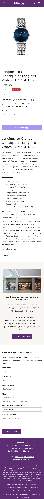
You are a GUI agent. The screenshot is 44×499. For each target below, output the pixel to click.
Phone (4, 394)
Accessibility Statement (30, 487)
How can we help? (10, 415)
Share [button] (6, 255)
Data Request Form (31, 484)
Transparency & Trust (14, 487)
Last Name (7, 376)
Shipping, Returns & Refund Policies (17, 494)
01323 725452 (26, 460)
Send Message (11, 431)
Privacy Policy (17, 491)
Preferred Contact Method (13, 406)
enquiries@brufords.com (24, 457)
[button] (4, 3)
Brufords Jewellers (17, 484)
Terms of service (35, 494)
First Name (7, 367)
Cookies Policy (28, 491)
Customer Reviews (23, 497)
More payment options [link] (22, 133)
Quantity (5, 110)
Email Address (8, 385)
